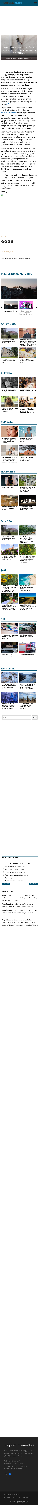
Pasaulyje (8, 668)
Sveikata (7, 422)
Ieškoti (35, 717)
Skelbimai (7, 1494)
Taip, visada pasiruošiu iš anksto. (15, 866)
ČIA (7, 104)
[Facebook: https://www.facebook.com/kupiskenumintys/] (9, 1474)
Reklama (18, 1497)
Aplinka (6, 520)
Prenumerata (9, 1497)
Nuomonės (8, 471)
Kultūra (6, 373)
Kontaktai (26, 1497)
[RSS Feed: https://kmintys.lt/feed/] (5, 1474)
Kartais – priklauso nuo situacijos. (15, 872)
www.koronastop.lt (9, 113)
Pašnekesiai (16, 1494)
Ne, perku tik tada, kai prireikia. (14, 881)
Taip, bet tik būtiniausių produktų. (15, 869)
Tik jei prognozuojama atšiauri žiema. (16, 875)
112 (3, 619)
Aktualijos (8, 323)
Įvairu (5, 570)
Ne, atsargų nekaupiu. (11, 878)
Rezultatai (33, 884)
